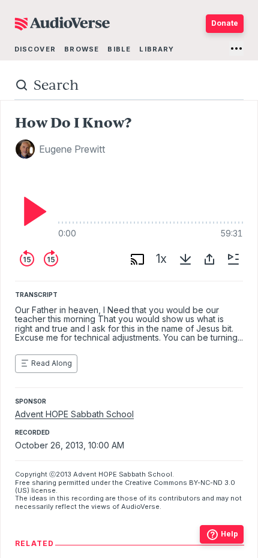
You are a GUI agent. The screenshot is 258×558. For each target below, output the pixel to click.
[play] (31, 211)
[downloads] (185, 259)
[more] (236, 48)
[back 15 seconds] (27, 259)
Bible (119, 49)
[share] (209, 259)
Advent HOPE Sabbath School (74, 414)
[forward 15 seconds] (51, 259)
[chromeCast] (137, 259)
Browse (81, 49)
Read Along (51, 363)
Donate (224, 23)
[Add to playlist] (233, 259)
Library (156, 49)
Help (229, 533)
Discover (35, 49)
